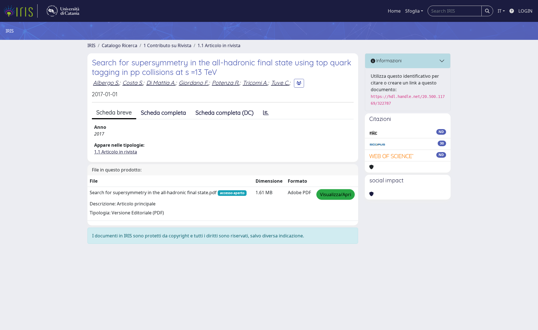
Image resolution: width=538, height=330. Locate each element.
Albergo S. (106, 82)
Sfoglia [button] (412, 11)
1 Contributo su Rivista (167, 45)
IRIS (91, 45)
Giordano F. (193, 82)
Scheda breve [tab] (114, 112)
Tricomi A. (255, 82)
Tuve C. (280, 82)
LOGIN (525, 11)
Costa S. (132, 82)
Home (394, 11)
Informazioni (388, 60)
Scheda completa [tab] (163, 112)
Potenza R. (225, 82)
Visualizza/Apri (335, 194)
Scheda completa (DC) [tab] (225, 112)
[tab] (265, 113)
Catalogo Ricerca (119, 45)
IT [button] (500, 11)
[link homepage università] (63, 11)
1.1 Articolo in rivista (219, 45)
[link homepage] (20, 11)
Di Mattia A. (160, 82)
